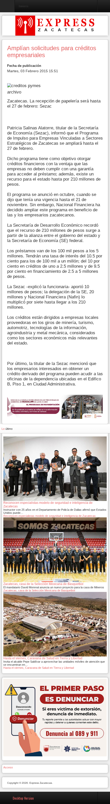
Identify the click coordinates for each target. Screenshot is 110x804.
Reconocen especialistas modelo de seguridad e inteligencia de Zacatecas (49, 515)
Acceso (8, 767)
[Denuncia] (55, 717)
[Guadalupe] (55, 406)
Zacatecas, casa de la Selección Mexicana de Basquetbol (39, 590)
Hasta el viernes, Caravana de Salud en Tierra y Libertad (38, 667)
